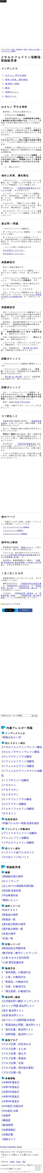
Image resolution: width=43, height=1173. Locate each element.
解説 (7, 88)
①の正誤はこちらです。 (14, 250)
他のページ (11, 96)
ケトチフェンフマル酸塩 (17, 799)
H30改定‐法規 (10, 1110)
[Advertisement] (21, 24)
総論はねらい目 (12, 737)
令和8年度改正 (11, 1082)
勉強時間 (8, 1125)
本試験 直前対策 (12, 890)
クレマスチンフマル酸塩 (17, 756)
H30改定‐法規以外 (13, 1106)
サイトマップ (11, 881)
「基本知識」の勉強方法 (17, 972)
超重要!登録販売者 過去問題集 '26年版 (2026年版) (21, 562)
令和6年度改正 (11, 1091)
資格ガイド (9, 1139)
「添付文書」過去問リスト (18, 1029)
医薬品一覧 (9, 919)
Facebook (25, 610)
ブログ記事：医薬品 (14, 1058)
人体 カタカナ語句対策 (16, 957)
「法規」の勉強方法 (14, 986)
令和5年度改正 (11, 1096)
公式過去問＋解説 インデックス (21, 1001)
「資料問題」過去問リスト (18, 1034)
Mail (23, 1162)
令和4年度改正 (11, 1101)
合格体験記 (9, 1129)
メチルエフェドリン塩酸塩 (8, 51)
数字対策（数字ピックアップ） (21, 953)
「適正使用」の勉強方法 (17, 991)
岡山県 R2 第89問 (13, 377)
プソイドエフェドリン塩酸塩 (16, 527)
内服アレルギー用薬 (34, 49)
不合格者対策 (10, 895)
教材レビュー (27, 547)
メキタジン (9, 785)
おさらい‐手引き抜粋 (16, 75)
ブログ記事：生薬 (13, 1063)
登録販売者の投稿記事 (31, 583)
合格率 (7, 1115)
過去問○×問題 (12, 84)
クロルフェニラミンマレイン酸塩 (22, 747)
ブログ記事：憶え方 (14, 1053)
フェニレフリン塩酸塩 (13, 530)
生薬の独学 (9, 933)
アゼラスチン (11, 789)
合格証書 (8, 1134)
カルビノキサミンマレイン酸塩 (21, 751)
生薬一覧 (8, 938)
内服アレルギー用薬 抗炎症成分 (21, 823)
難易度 (7, 1120)
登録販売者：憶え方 (28, 588)
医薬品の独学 (10, 914)
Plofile (12, 1162)
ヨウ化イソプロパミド (16, 857)
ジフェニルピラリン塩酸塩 (18, 766)
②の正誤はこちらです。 (14, 254)
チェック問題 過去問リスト (19, 1005)
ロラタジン (9, 813)
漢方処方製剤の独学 (14, 924)
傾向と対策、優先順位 (16, 80)
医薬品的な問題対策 (14, 948)
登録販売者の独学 (13, 876)
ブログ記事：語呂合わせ (17, 1044)
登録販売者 (19, 49)
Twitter (18, 1162)
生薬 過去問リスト (13, 1015)
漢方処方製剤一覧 (13, 928)
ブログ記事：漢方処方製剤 (18, 1067)
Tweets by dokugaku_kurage (11, 1147)
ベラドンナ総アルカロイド (18, 852)
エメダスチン (11, 794)
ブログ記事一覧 (12, 1072)
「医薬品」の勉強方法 (15, 981)
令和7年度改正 (11, 1087)
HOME (13, 49)
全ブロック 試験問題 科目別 (19, 1020)
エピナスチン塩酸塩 (14, 803)
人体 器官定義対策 (13, 962)
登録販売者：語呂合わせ (18, 586)
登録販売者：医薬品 (24, 593)
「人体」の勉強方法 (14, 977)
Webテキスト (10, 910)
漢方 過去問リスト (13, 1010)
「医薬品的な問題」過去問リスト (22, 1024)
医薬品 (25, 49)
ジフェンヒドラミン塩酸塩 (18, 761)
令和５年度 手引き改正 (19, 402)
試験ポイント (12, 92)
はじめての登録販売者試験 (18, 885)
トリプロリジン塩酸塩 (16, 780)
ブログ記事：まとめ (14, 1048)
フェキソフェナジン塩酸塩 (18, 808)
